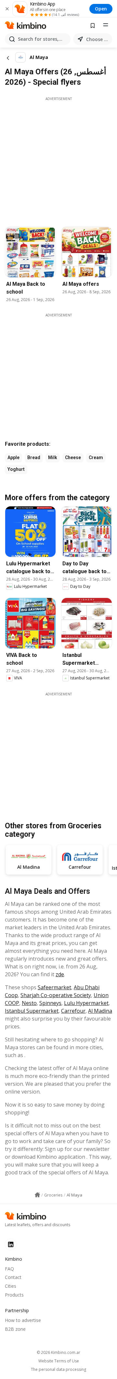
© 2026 (58, 1352)
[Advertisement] (58, 160)
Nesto (29, 1003)
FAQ (9, 1269)
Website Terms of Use (58, 1361)
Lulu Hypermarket (86, 1003)
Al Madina (100, 1010)
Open (101, 9)
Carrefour (73, 1010)
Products (14, 1295)
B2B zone (15, 1329)
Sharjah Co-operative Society (55, 995)
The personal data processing (58, 1369)
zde (60, 974)
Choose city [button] (98, 39)
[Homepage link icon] (37, 1195)
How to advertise (23, 1320)
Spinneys (50, 1003)
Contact (13, 1277)
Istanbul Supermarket (31, 1010)
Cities (10, 1286)
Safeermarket (54, 987)
